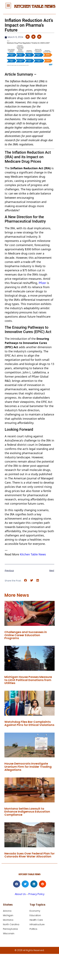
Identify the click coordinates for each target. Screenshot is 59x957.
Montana (8, 919)
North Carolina (11, 924)
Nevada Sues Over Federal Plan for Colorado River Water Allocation (29, 855)
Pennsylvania (10, 929)
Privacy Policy (36, 894)
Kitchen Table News (33, 554)
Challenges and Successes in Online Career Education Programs (25, 635)
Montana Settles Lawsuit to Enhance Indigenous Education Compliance (27, 812)
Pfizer (42, 283)
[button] (8, 5)
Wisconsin (8, 933)
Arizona (7, 910)
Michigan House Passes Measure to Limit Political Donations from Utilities (28, 680)
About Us (20, 894)
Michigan (8, 915)
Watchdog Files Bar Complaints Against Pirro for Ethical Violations (29, 723)
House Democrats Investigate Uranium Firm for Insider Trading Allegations (28, 767)
